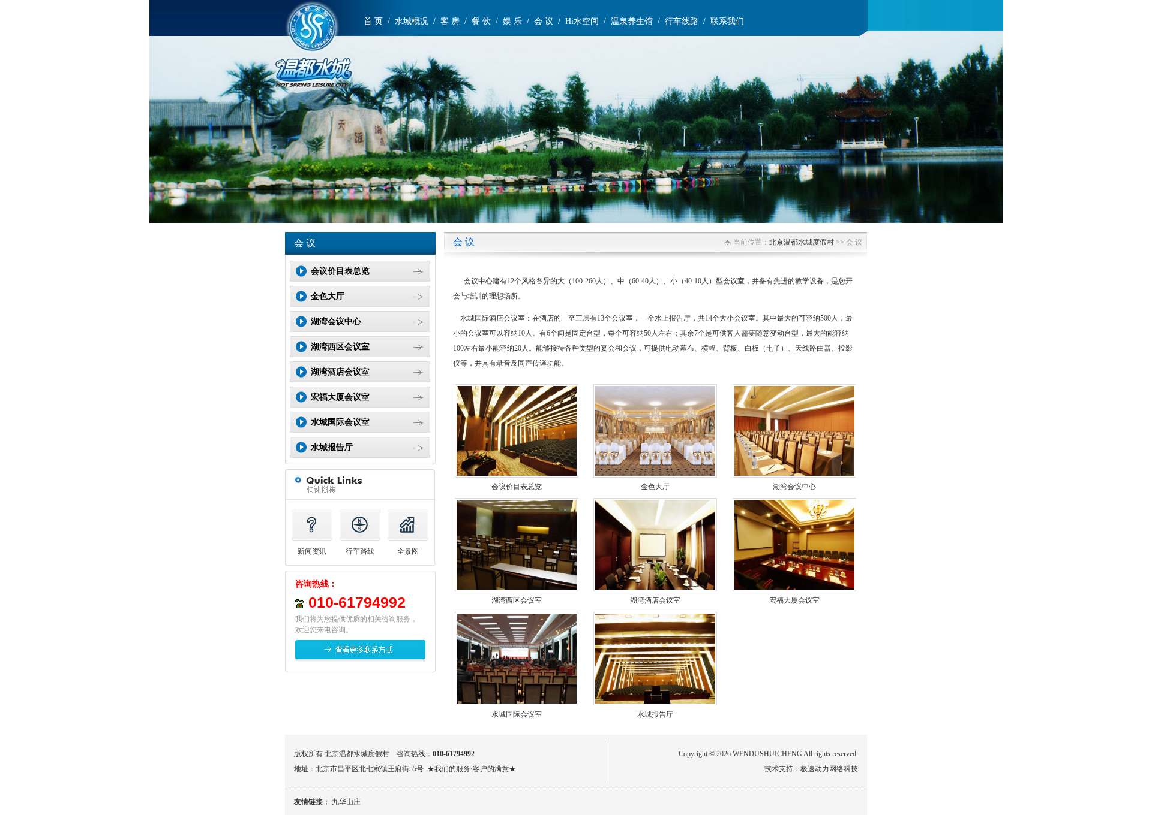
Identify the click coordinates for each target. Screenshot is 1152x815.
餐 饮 (481, 21)
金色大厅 (655, 486)
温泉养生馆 (632, 21)
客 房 (450, 21)
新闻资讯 (312, 551)
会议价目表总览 (516, 486)
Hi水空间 (582, 21)
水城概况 (411, 21)
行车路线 (360, 551)
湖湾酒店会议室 (655, 600)
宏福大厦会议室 (794, 600)
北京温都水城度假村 (801, 242)
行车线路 (681, 21)
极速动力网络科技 (829, 769)
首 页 (373, 21)
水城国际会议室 (516, 714)
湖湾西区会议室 (516, 600)
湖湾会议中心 (794, 486)
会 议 (543, 21)
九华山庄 (346, 802)
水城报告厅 (655, 714)
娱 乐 (512, 21)
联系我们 (727, 21)
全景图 (408, 551)
